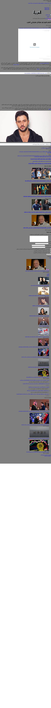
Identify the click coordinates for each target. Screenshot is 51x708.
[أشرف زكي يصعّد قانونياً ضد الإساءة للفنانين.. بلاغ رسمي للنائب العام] (41, 225)
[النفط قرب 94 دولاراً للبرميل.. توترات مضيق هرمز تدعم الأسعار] (43, 365)
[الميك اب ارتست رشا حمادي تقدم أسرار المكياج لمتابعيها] (43, 314)
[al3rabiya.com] (39, 14)
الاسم (50, 243)
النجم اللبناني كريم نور (44, 63)
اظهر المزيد (49, 152)
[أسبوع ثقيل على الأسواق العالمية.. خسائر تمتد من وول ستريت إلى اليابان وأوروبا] (43, 355)
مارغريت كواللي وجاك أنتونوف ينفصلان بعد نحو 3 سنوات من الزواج (37, 212)
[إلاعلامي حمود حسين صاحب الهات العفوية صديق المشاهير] (43, 294)
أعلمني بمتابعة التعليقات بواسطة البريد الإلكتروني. (42, 250)
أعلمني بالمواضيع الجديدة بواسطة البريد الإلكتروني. (41, 252)
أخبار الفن (46, 18)
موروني (46, 147)
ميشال (38, 68)
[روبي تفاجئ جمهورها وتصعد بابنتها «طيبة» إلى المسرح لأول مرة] (41, 178)
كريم (48, 147)
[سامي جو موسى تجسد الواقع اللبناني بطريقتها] (43, 304)
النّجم (50, 147)
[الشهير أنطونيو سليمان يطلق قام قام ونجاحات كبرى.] (43, 284)
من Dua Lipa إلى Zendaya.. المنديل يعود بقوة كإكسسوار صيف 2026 (38, 390)
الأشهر (48, 273)
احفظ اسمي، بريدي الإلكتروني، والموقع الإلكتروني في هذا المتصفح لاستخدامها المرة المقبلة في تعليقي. (33, 249)
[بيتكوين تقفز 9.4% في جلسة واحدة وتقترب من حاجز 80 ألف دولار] (39, 450)
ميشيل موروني (16, 64)
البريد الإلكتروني (48, 245)
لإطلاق (49, 109)
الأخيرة (48, 274)
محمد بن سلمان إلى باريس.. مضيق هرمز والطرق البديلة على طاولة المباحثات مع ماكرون (36, 3)
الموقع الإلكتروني (48, 247)
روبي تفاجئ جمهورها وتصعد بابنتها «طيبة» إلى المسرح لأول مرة (38, 181)
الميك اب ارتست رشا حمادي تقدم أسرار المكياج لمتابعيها (39, 315)
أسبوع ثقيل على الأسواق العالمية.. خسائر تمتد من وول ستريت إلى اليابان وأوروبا (35, 357)
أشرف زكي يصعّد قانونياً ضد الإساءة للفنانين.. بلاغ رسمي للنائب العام (37, 228)
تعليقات (48, 275)
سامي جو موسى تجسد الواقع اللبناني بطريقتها (40, 305)
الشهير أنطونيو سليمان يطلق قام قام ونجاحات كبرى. (40, 285)
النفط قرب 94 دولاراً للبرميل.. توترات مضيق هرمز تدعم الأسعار (38, 367)
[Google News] (48, 153)
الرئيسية (49, 18)
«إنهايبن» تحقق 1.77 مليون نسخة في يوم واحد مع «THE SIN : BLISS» (37, 196)
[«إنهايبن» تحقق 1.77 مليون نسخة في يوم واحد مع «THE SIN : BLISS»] (41, 194)
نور (41, 147)
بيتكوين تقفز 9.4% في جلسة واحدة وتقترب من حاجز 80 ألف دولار (37, 377)
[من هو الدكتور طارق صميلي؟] (43, 324)
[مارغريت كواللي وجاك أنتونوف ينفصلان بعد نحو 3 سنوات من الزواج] (41, 209)
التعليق (49, 241)
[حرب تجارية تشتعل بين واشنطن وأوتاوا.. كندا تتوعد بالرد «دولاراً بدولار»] (43, 335)
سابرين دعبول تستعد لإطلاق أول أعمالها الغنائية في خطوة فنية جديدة (35, 73)
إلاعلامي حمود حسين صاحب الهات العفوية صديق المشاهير (39, 295)
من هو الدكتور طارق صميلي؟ (44, 326)
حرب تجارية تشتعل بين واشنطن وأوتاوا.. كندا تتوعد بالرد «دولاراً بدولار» (37, 337)
